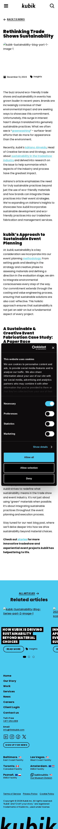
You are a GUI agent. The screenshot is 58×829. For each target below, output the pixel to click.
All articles (27, 593)
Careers (8, 702)
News (6, 697)
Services (9, 691)
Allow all (29, 457)
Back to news (16, 19)
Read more (14, 649)
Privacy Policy (30, 793)
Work (6, 686)
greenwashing (21, 131)
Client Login (11, 707)
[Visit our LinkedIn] (5, 736)
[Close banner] (53, 348)
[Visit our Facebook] (18, 736)
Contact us (11, 713)
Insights (38, 76)
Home (7, 676)
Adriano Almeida (36, 147)
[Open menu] (6, 6)
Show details (40, 446)
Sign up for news (16, 744)
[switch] (49, 413)
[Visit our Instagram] (12, 736)
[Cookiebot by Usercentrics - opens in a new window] (34, 348)
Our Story (9, 681)
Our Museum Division (41, 777)
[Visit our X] (24, 736)
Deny (29, 478)
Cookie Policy (47, 793)
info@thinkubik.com (13, 729)
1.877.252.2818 (10, 721)
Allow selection (29, 467)
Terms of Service (12, 793)
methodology (32, 258)
